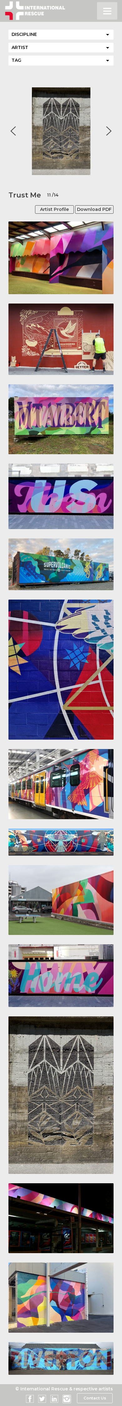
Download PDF (94, 209)
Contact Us (95, 1398)
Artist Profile (54, 209)
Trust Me (24, 195)
